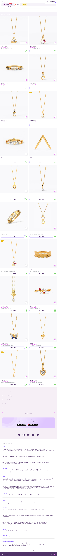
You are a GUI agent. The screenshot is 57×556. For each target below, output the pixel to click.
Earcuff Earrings (34, 470)
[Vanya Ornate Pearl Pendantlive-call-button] (26, 310)
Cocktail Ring (32, 479)
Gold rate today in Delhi (7, 544)
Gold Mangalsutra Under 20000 (19, 523)
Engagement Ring (43, 478)
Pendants (5, 513)
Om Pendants (42, 515)
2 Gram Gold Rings (25, 480)
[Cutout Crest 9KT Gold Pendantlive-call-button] (55, 347)
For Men (4, 529)
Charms (30, 462)
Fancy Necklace (13, 488)
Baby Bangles (46, 501)
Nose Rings (5, 509)
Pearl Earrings (11, 470)
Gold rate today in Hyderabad (20, 543)
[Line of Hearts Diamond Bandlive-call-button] (26, 88)
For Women (5, 535)
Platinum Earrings (26, 469)
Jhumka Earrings (40, 469)
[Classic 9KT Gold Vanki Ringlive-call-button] (55, 162)
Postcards (15, 456)
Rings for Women (6, 536)
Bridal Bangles (33, 501)
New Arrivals (5, 456)
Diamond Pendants (12, 515)
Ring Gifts (37, 450)
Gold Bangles (5, 501)
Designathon (41, 456)
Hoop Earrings (47, 469)
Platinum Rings (17, 478)
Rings (4, 476)
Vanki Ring (11, 479)
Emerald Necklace (20, 488)
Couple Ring (49, 478)
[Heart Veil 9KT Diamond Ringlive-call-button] (55, 310)
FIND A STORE (29, 413)
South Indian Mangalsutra (33, 522)
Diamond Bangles (11, 501)
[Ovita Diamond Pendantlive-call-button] (26, 125)
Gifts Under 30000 (27, 448)
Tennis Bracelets (41, 494)
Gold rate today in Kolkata (8, 545)
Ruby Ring (16, 479)
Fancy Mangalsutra (43, 522)
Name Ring (26, 479)
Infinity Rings (48, 479)
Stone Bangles (39, 501)
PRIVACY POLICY (9, 550)
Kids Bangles (18, 501)
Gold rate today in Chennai (8, 543)
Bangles (4, 500)
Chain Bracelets (48, 494)
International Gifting (6, 450)
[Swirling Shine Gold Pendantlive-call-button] (26, 199)
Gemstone (15, 462)
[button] (31, 554)
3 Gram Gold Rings (17, 480)
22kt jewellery (21, 462)
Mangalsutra (6, 521)
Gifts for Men (5, 448)
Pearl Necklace (50, 486)
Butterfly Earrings (14, 471)
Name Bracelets (6, 495)
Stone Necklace (37, 487)
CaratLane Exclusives (8, 455)
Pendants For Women (40, 536)
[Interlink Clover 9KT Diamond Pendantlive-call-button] (26, 384)
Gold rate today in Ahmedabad (20, 545)
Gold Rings (11, 478)
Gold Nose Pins (11, 509)
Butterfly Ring (42, 479)
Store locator (35, 456)
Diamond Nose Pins (18, 509)
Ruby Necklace (36, 486)
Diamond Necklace (13, 486)
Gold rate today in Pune (28, 544)
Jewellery (5, 461)
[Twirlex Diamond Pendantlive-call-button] (55, 88)
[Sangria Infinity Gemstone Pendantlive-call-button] (55, 50)
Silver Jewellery (46, 462)
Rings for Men (5, 530)
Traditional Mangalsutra (31, 523)
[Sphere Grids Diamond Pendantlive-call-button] (55, 199)
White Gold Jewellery (15, 463)
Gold (3, 462)
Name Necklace (30, 487)
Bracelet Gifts (25, 450)
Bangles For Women (31, 536)
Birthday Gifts (5, 449)
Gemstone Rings (30, 478)
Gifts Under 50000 (35, 448)
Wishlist (53, 2)
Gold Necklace (5, 486)
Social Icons (22, 425)
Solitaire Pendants (20, 515)
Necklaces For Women (14, 487)
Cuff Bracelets (19, 495)
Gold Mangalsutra (6, 522)
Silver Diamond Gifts (50, 450)
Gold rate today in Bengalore (32, 543)
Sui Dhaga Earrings (18, 470)
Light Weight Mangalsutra (41, 523)
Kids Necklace (20, 486)
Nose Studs (25, 509)
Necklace (5, 485)
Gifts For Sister (31, 449)
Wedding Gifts (31, 450)
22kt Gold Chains (28, 488)
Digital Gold (20, 456)
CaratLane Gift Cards (44, 448)
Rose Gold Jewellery (6, 463)
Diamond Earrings (11, 469)
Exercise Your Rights (24, 550)
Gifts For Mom (38, 449)
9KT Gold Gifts (42, 450)
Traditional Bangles (6, 503)
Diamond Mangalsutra (14, 522)
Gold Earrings (5, 469)
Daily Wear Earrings (6, 471)
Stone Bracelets (13, 495)
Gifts (4, 446)
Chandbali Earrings (26, 470)
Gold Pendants (5, 515)
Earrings (5, 468)
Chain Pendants (36, 515)
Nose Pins (5, 507)
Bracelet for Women (22, 536)
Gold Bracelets (5, 494)
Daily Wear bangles (25, 501)
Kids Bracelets (20, 494)
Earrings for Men (12, 530)
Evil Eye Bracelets (33, 494)
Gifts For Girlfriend (44, 449)
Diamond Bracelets (12, 494)
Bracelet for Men (19, 530)
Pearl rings (5, 480)
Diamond (7, 462)
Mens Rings (36, 478)
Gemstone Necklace (28, 486)
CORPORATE (31, 550)
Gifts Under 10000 (19, 448)
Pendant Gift (19, 450)
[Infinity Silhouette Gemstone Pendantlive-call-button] (55, 236)
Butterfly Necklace (44, 487)
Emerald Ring (20, 479)
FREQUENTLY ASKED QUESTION (49, 550)
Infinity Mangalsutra (16, 524)
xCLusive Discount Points (38, 550)
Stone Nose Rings (40, 509)
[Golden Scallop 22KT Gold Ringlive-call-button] (55, 273)
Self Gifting (10, 456)
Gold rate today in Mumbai (44, 543)
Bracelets (5, 493)
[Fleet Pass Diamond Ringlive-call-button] (26, 162)
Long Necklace (23, 487)
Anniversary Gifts (12, 449)
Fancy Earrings (41, 470)
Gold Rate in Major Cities (8, 541)
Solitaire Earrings (19, 469)
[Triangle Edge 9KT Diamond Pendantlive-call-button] (55, 125)
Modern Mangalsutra (24, 522)
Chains (40, 462)
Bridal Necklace (6, 488)
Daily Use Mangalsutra (7, 524)
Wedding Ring (5, 479)
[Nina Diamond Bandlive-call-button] (26, 236)
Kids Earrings (33, 469)
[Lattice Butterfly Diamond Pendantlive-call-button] (26, 347)
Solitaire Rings (23, 478)
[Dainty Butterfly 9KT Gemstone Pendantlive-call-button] (26, 273)
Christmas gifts (11, 448)
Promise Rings (10, 480)
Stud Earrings (5, 470)
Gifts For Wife (13, 450)
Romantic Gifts (19, 449)
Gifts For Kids (25, 449)
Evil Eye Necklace (6, 487)
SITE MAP (4, 550)
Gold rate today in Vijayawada (40, 544)
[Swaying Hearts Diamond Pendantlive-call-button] (55, 384)
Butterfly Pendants (49, 515)
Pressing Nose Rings (32, 509)
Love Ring (37, 479)
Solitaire (11, 462)
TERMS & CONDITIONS (16, 550)
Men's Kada (26, 530)
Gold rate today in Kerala (18, 544)
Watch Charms (36, 462)
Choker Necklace (42, 486)
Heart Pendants (6, 516)
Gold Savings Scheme (27, 456)
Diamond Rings (5, 478)
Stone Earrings (47, 470)
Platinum (26, 462)
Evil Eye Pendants (28, 515)
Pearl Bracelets (27, 494)
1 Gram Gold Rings (33, 480)
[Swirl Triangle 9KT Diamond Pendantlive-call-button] (26, 50)
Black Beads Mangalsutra (7, 523)
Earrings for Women (14, 536)
